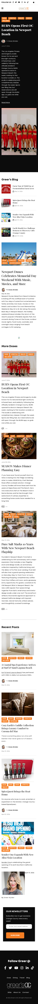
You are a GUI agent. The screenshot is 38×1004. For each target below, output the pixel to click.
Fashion (18, 718)
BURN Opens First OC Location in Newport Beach (17, 30)
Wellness (6, 20)
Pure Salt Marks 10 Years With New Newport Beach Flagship (18, 548)
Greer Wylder (13, 41)
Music (5, 263)
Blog (4, 260)
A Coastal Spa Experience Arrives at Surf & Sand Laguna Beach (19, 666)
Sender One (6, 862)
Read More (6, 102)
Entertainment (15, 263)
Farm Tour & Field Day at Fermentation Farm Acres (23, 187)
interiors (8, 516)
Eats (12, 436)
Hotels (29, 658)
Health (21, 18)
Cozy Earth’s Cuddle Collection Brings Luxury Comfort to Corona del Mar (18, 728)
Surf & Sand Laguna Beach (12, 672)
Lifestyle (12, 18)
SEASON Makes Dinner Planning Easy (16, 468)
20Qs (9, 992)
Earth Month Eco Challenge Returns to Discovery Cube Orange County (24, 230)
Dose (4, 18)
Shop (13, 514)
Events (28, 18)
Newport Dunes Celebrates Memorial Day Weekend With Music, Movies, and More (19, 278)
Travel (22, 978)
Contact (25, 992)
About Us (16, 992)
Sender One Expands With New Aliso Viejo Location (23, 215)
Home (16, 516)
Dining (15, 978)
